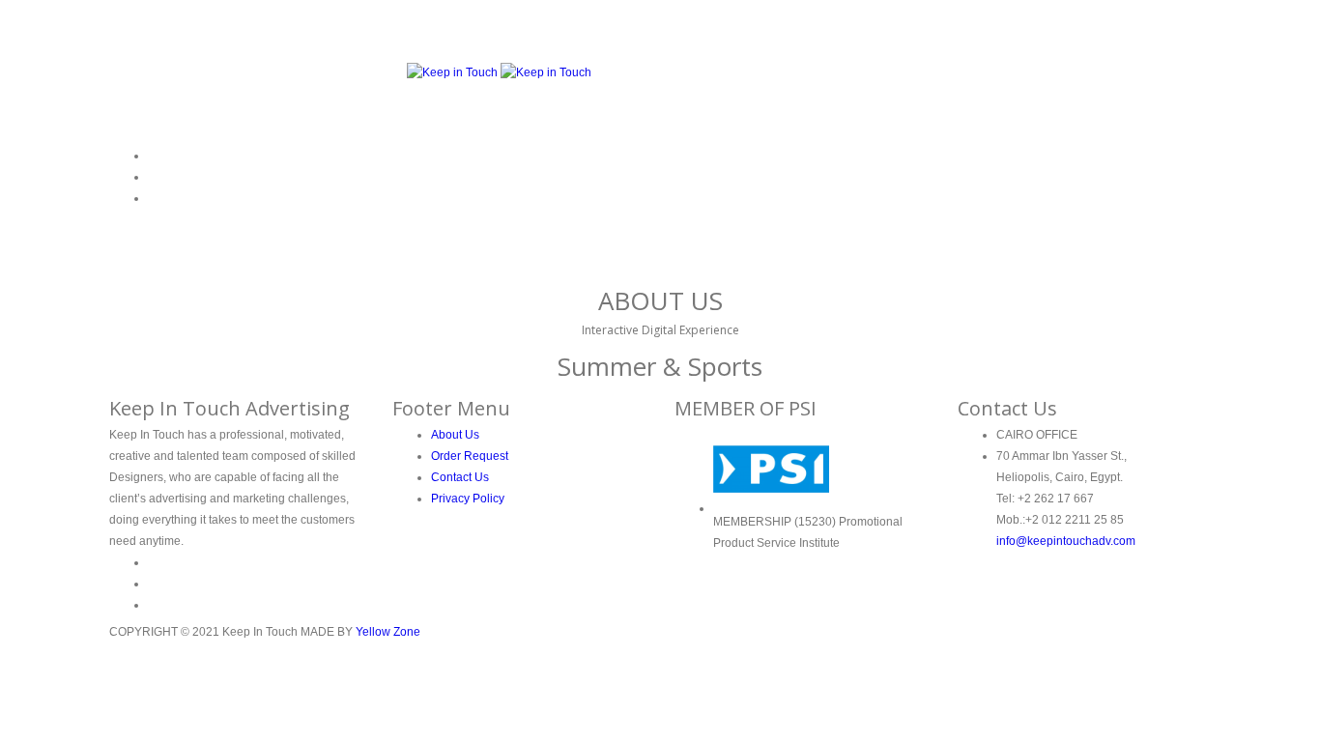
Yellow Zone (388, 632)
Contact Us (460, 477)
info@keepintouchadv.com (1065, 541)
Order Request (469, 456)
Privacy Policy (467, 498)
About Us (455, 435)
